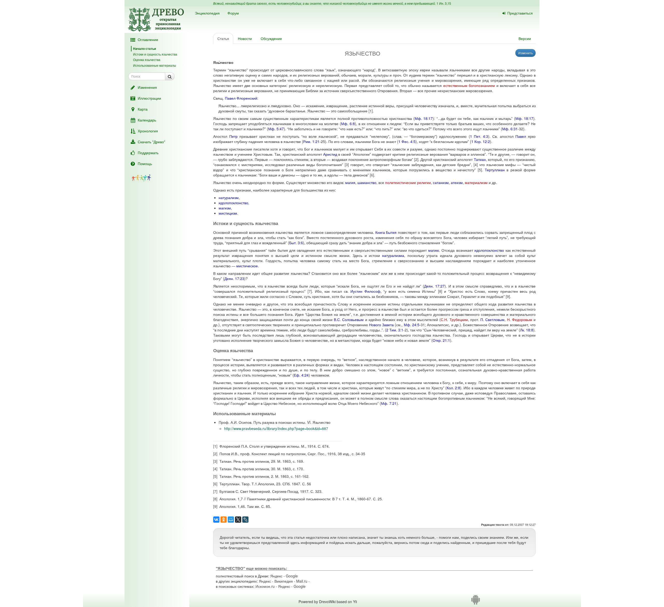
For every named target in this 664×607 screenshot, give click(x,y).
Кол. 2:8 (453, 387)
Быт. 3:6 (296, 242)
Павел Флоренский (241, 98)
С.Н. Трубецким (454, 319)
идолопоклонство (233, 202)
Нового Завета (381, 324)
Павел (520, 136)
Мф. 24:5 (411, 324)
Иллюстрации (149, 98)
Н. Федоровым (519, 319)
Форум (233, 13)
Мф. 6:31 (510, 128)
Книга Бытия (386, 232)
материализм (476, 182)
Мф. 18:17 (424, 118)
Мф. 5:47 (276, 128)
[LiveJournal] (245, 519)
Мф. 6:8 (348, 123)
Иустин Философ (365, 291)
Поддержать (148, 152)
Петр (233, 136)
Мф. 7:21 (389, 403)
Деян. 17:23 (234, 278)
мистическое (247, 265)
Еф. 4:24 (301, 375)
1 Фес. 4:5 (407, 141)
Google (292, 575)
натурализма (393, 255)
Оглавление (148, 39)
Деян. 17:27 (434, 286)
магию (433, 250)
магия (350, 182)
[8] (440, 291)
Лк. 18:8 (526, 329)
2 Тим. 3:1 (394, 329)
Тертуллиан (495, 169)
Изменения (147, 87)
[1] (371, 110)
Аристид (330, 154)
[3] (347, 164)
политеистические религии (408, 182)
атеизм (457, 182)
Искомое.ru (265, 586)
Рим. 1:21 (311, 141)
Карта (143, 109)
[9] (508, 296)
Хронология (148, 130)
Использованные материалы (154, 65)
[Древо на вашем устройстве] (475, 601)
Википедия (283, 581)
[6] (372, 175)
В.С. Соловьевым (349, 319)
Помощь (145, 163)
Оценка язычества (146, 59)
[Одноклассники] (223, 519)
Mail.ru (301, 581)
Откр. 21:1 (441, 340)
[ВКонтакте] (216, 519)
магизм (225, 207)
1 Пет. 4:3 (479, 136)
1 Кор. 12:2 (480, 141)
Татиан (480, 159)
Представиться (520, 13)
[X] (238, 519)
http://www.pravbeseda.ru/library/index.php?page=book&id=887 (276, 428)
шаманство (366, 182)
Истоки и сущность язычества (155, 54)
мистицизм (228, 213)
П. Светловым (492, 319)
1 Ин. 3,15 (444, 3)
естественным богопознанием (469, 85)
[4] (476, 164)
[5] (480, 169)
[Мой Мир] (231, 519)
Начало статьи (144, 48)
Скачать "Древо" (151, 141)
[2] (416, 159)
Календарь (147, 119)
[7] (310, 291)
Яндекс (276, 575)
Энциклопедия (207, 13)
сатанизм (441, 182)
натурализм (229, 197)
